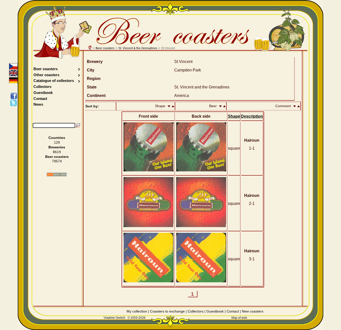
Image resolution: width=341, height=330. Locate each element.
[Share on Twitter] (14, 102)
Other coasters (46, 75)
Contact (40, 98)
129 (57, 142)
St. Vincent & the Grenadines (137, 48)
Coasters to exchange (167, 311)
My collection (137, 311)
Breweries (56, 147)
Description (252, 116)
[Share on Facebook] (14, 95)
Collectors (42, 86)
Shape (234, 116)
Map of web (239, 318)
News (38, 104)
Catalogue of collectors (53, 80)
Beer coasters (105, 48)
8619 (57, 152)
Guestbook (43, 92)
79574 (57, 161)
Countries (56, 138)
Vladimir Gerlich (114, 318)
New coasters (252, 311)
